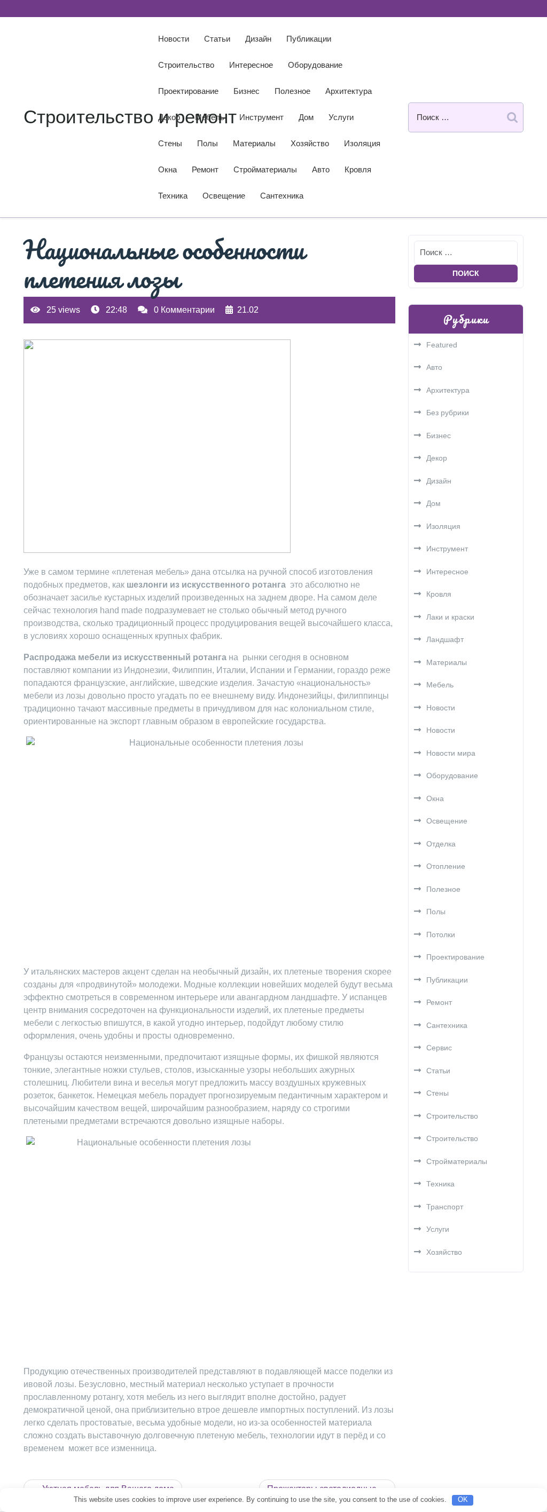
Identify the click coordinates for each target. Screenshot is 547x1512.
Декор (169, 117)
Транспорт (444, 1206)
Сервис (439, 1047)
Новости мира (450, 753)
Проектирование (188, 91)
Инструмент (261, 117)
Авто (321, 169)
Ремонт (205, 169)
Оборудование (315, 64)
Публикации (308, 38)
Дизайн (258, 38)
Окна (167, 169)
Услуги (341, 117)
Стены (170, 143)
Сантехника (281, 195)
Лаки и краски (450, 617)
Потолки (440, 934)
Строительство (186, 64)
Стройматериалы (265, 169)
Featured (441, 345)
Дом (306, 117)
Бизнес (246, 91)
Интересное (251, 64)
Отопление (445, 866)
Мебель (209, 117)
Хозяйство (310, 143)
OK (463, 1499)
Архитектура (348, 91)
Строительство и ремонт (130, 116)
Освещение (223, 195)
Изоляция (362, 143)
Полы (207, 143)
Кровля (358, 169)
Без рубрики (447, 412)
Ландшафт (445, 639)
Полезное (292, 91)
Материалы (254, 143)
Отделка (441, 844)
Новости (173, 38)
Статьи (217, 38)
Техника (172, 195)
